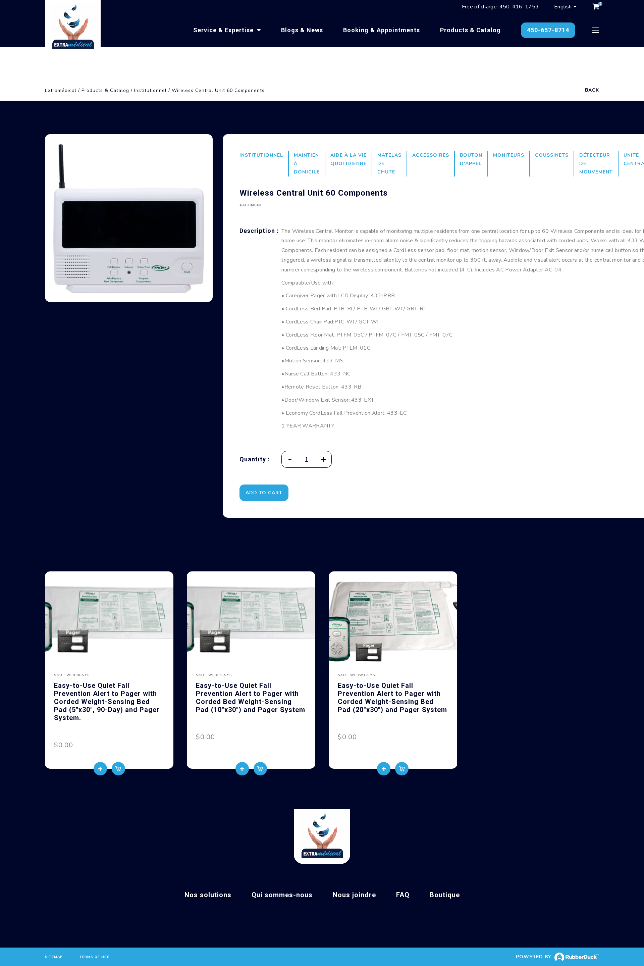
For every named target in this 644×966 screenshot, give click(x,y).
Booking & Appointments (381, 30)
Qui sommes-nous (282, 895)
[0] (595, 6)
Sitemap (54, 957)
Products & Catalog (470, 30)
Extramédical (60, 90)
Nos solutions (207, 895)
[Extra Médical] (73, 28)
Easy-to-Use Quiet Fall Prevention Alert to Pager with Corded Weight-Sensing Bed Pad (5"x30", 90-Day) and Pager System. (107, 701)
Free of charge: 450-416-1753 (500, 6)
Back (592, 90)
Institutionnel (150, 90)
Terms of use (94, 957)
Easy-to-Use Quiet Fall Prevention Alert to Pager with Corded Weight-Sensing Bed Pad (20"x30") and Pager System (392, 697)
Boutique (445, 895)
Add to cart (264, 493)
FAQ (403, 895)
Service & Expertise (224, 30)
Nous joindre (354, 895)
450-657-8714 (548, 30)
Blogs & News (302, 30)
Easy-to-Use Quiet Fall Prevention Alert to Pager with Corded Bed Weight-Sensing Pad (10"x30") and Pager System (250, 697)
